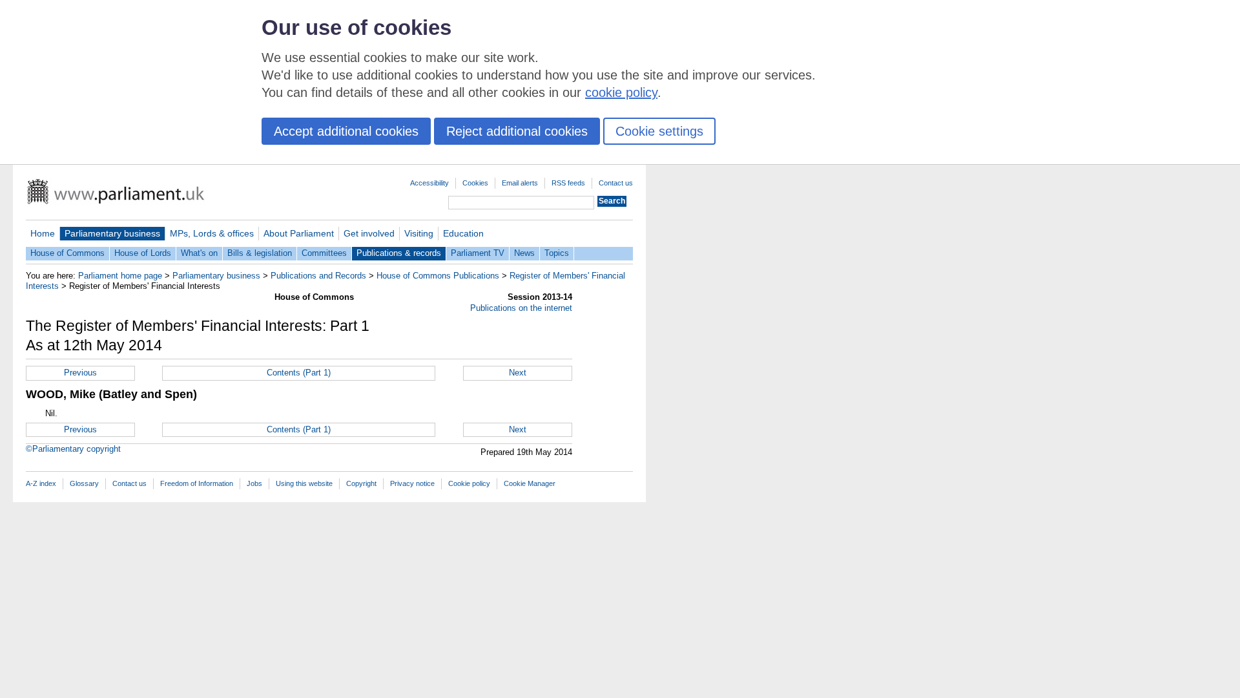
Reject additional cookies (517, 131)
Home (42, 233)
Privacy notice (412, 483)
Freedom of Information (196, 483)
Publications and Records (318, 275)
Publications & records (398, 253)
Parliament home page (120, 275)
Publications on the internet (521, 308)
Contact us (616, 183)
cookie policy (621, 92)
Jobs (254, 483)
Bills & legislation (259, 253)
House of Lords (142, 253)
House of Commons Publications (438, 275)
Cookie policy (469, 483)
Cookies (475, 183)
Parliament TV (477, 253)
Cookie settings (659, 131)
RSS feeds (568, 183)
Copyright (361, 483)
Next (517, 372)
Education (463, 233)
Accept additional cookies (346, 131)
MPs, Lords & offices (212, 233)
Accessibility (429, 183)
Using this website (304, 483)
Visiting (418, 233)
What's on (199, 253)
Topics (556, 253)
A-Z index (41, 483)
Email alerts (520, 183)
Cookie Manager (529, 483)
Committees (324, 253)
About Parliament (299, 233)
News (524, 253)
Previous (80, 372)
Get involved (369, 233)
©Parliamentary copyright (73, 449)
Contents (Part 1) (299, 372)
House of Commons (67, 253)
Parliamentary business (112, 233)
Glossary (84, 483)
